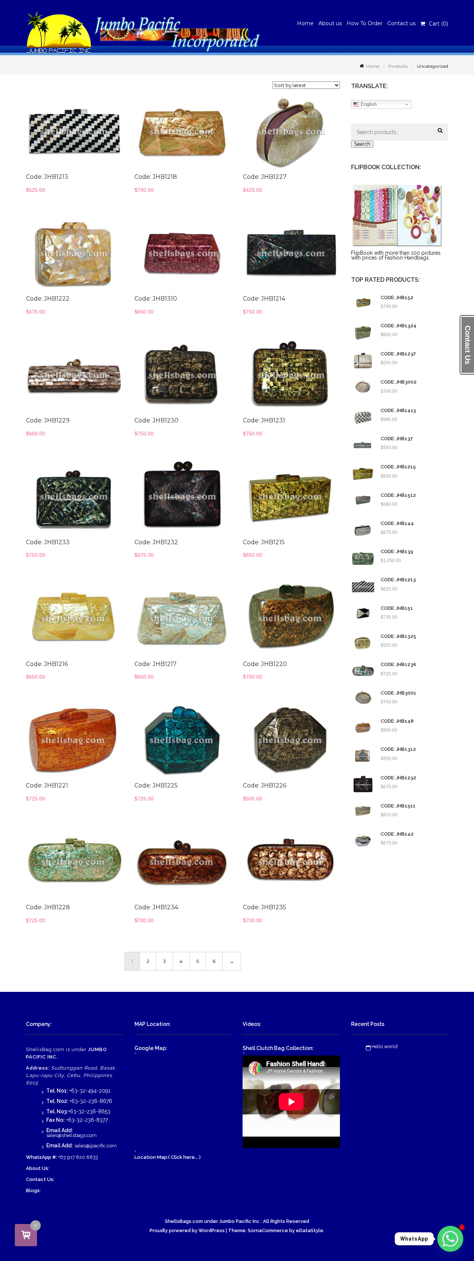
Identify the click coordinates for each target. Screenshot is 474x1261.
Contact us (401, 23)
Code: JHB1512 (398, 495)
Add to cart (91, 135)
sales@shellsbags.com (71, 1135)
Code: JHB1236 (398, 664)
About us (330, 23)
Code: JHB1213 (398, 579)
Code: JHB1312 (398, 749)
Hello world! (384, 1046)
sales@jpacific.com (95, 1145)
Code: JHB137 (397, 438)
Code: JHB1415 (398, 410)
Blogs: (33, 1190)
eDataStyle (309, 1230)
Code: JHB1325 (398, 636)
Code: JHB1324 (399, 325)
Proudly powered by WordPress (187, 1230)
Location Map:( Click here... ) (167, 1157)
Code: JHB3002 (399, 382)
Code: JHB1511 (398, 806)
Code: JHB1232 (398, 777)
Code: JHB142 (397, 834)
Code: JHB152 (397, 297)
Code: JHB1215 (398, 466)
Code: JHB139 (397, 551)
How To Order (365, 23)
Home (305, 23)
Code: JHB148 (397, 721)
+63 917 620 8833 (78, 1157)
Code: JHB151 (397, 608)
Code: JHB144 (397, 523)
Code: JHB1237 (398, 354)
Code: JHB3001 (398, 693)
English (368, 104)
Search (362, 144)
